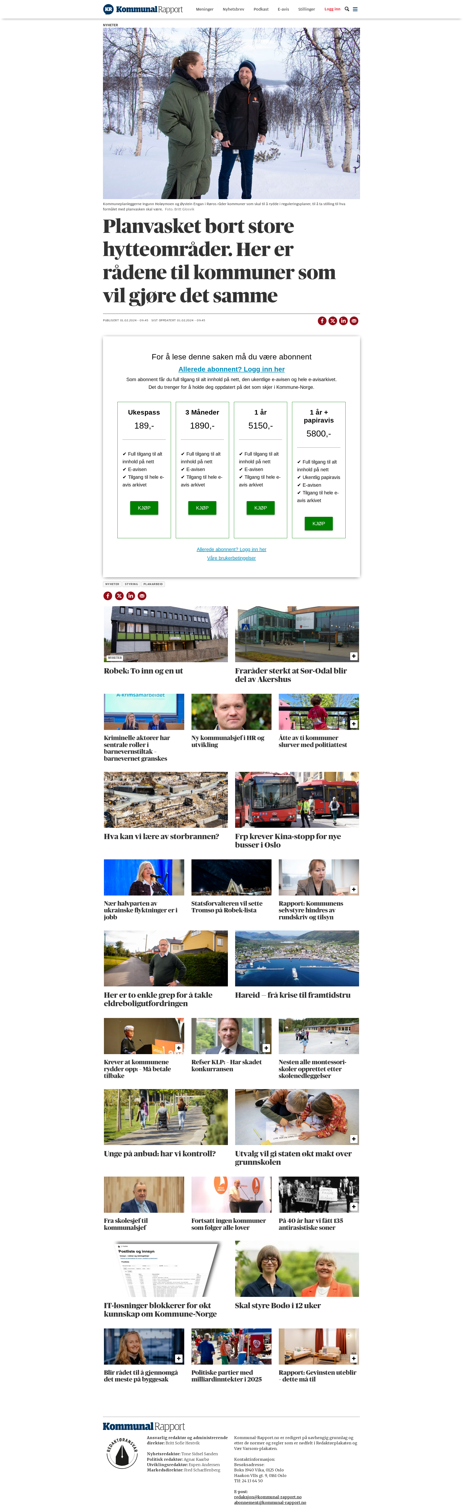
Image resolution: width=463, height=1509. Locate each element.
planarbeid (153, 584)
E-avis (283, 9)
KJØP (144, 508)
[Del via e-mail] (353, 320)
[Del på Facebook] (322, 320)
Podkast (261, 9)
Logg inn (332, 9)
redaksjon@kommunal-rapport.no (268, 1497)
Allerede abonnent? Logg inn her (231, 369)
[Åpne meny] (355, 9)
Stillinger (306, 9)
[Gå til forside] (143, 9)
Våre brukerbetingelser (231, 558)
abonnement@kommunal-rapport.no (270, 1502)
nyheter (112, 584)
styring (131, 584)
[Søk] (347, 9)
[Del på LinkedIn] (343, 320)
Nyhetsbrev (233, 9)
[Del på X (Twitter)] (332, 320)
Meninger (205, 9)
